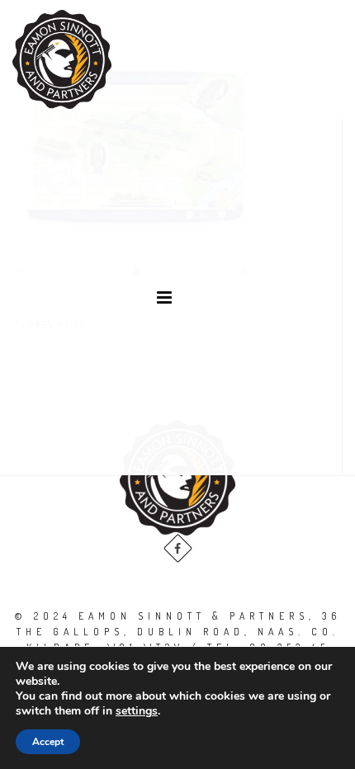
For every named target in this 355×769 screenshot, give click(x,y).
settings (137, 711)
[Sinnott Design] (61, 59)
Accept (48, 741)
